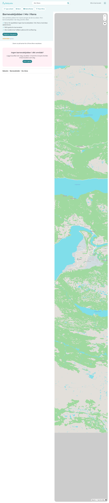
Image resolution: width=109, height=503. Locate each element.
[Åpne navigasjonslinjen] (104, 3)
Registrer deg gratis (10, 34)
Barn (19, 9)
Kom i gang (27, 61)
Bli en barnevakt (95, 3)
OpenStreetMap (101, 500)
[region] (81, 257)
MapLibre (94, 500)
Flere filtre (41, 9)
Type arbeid (9, 9)
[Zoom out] (104, 19)
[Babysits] (8, 3)
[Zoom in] (104, 16)
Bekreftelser (29, 9)
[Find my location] (104, 23)
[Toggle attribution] (106, 500)
